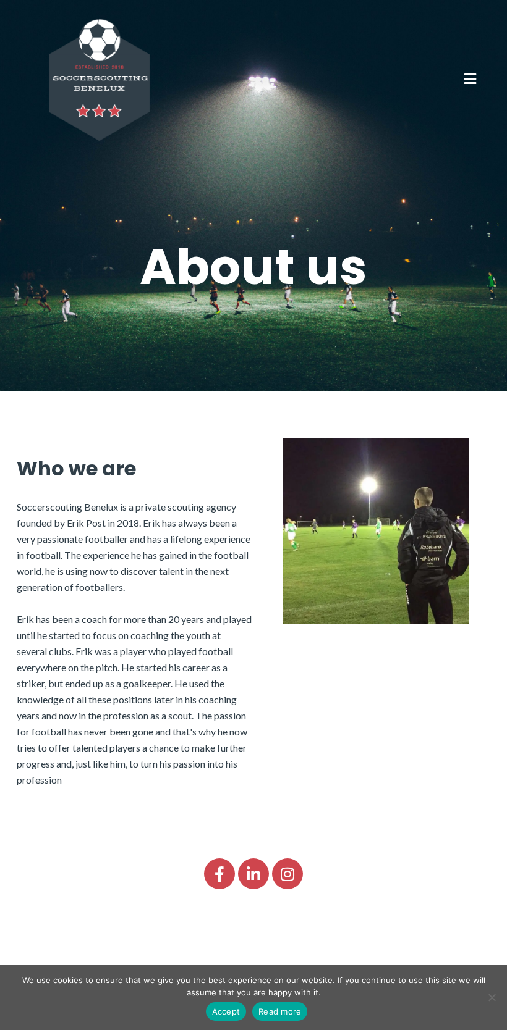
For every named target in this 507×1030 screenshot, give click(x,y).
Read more (279, 1011)
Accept (226, 1011)
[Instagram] (287, 873)
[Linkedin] (253, 873)
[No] (491, 997)
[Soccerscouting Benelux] (99, 79)
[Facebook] (219, 873)
